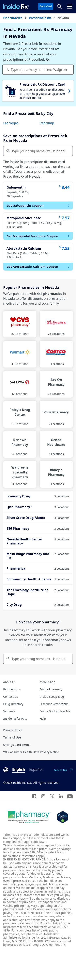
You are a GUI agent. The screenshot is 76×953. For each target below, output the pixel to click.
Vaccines (9, 711)
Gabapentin (16, 187)
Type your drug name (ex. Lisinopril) (39, 151)
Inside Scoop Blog (52, 697)
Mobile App (47, 682)
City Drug (38, 604)
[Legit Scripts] (62, 817)
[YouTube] (70, 796)
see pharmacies (31, 934)
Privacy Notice (12, 730)
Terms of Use (12, 737)
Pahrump (47, 123)
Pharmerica (38, 568)
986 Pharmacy (38, 528)
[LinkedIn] (61, 796)
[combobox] (38, 70)
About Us (9, 682)
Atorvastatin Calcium (23, 248)
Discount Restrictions (54, 704)
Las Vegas (10, 123)
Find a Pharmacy (51, 689)
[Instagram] (43, 796)
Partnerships (12, 689)
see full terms (38, 927)
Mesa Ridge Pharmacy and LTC (38, 556)
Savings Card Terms (16, 745)
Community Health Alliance (38, 579)
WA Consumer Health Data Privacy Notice (31, 752)
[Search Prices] (60, 6)
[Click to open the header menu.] (69, 6)
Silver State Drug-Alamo (38, 517)
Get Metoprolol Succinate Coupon (32, 236)
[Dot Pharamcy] (29, 817)
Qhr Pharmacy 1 (38, 507)
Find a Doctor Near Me (55, 711)
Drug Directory (13, 704)
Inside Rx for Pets (15, 718)
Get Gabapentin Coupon (25, 205)
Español (36, 769)
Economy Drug (38, 496)
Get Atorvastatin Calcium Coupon (32, 266)
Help (43, 718)
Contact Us (10, 697)
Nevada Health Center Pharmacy (38, 541)
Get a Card (46, 6)
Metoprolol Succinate (23, 218)
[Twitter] (52, 796)
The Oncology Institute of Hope (38, 592)
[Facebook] (34, 796)
